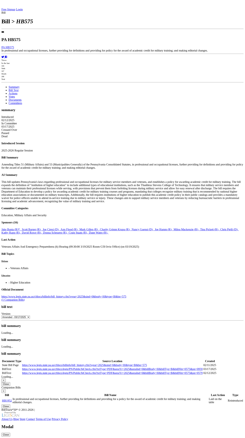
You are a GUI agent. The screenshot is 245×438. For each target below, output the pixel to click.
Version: (6, 313)
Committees (15, 103)
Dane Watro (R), (99, 232)
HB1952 (7, 400)
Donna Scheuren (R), (56, 232)
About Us (7, 419)
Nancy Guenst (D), (143, 229)
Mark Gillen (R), (89, 229)
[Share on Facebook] (6, 56)
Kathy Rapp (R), (11, 232)
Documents (15, 99)
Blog (16, 419)
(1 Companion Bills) (13, 299)
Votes (12, 96)
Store (22, 419)
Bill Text (13, 90)
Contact (30, 419)
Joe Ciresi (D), (51, 229)
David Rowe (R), (32, 232)
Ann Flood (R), (69, 229)
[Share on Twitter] (3, 56)
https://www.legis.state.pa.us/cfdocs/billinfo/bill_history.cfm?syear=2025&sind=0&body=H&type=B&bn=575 (63, 296)
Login (19, 9)
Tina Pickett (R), (210, 229)
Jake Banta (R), (11, 229)
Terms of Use (43, 419)
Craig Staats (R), (79, 232)
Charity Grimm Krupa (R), (116, 229)
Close (6, 384)
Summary (14, 86)
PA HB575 (7, 47)
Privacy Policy (60, 419)
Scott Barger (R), (32, 229)
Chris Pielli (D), (229, 229)
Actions (13, 93)
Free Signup (8, 9)
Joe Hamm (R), (164, 229)
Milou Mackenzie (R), (187, 229)
